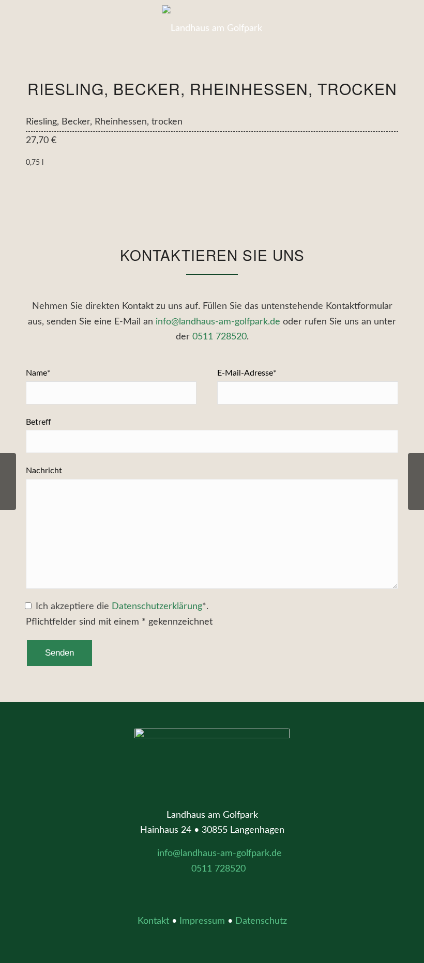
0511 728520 (219, 336)
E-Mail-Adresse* (247, 373)
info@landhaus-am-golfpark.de (218, 322)
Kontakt (153, 921)
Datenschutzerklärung (157, 606)
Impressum (202, 921)
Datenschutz (261, 921)
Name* (38, 373)
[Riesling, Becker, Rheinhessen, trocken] (8, 481)
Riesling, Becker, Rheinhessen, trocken (212, 88)
